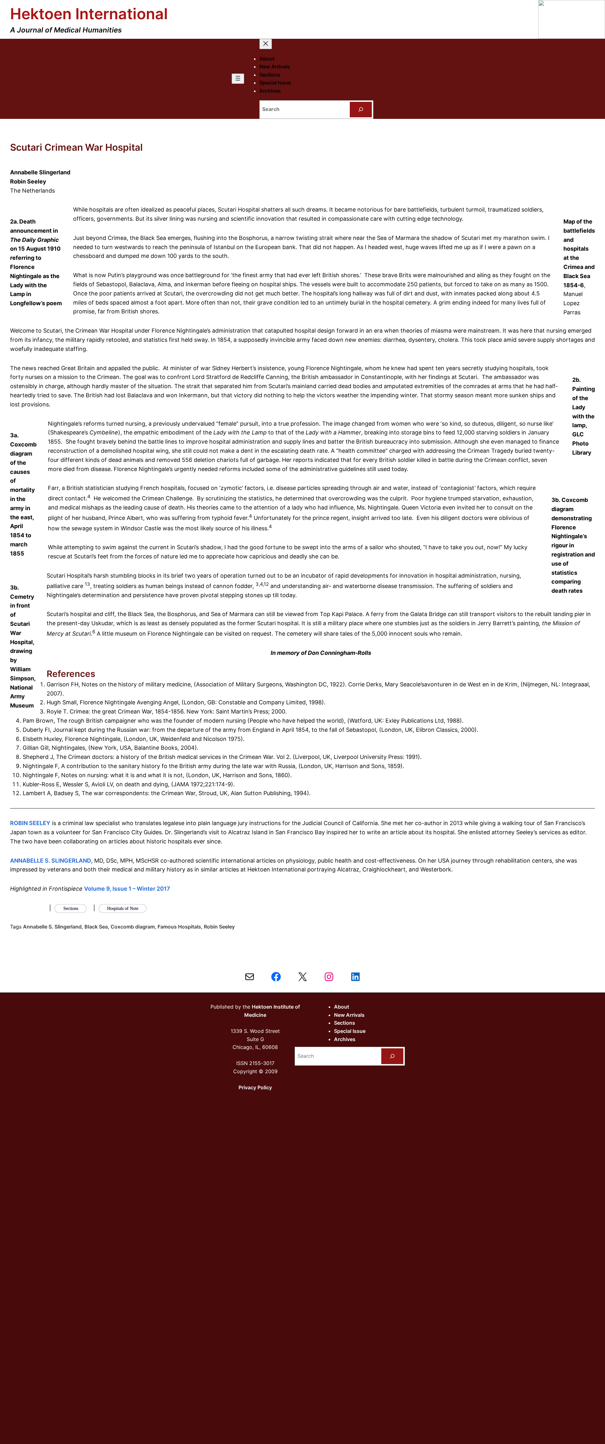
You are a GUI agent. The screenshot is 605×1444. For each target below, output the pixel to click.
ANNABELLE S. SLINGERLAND (50, 860)
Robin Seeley (219, 926)
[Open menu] (238, 78)
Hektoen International (89, 13)
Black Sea (96, 926)
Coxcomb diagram (133, 926)
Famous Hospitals (179, 926)
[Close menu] (265, 44)
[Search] (361, 109)
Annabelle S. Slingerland (52, 926)
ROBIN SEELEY (30, 823)
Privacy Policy (255, 1087)
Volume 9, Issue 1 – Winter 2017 (127, 888)
